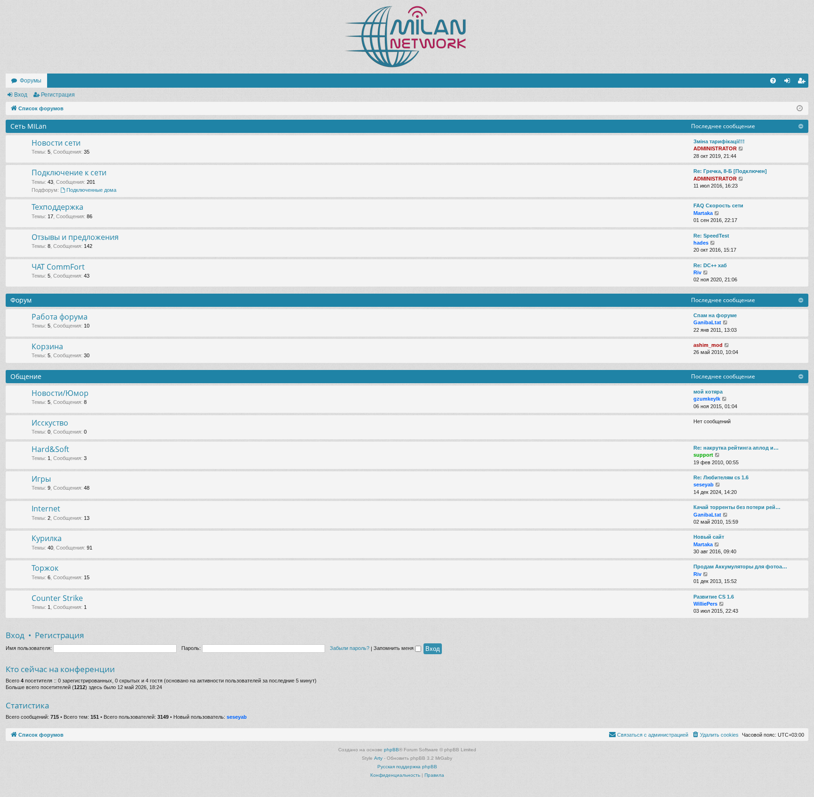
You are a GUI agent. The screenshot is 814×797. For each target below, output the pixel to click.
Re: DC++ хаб (710, 265)
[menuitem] (773, 81)
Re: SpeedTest (711, 235)
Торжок (45, 568)
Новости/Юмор (60, 393)
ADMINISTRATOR (715, 148)
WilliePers (705, 604)
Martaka (703, 213)
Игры (41, 479)
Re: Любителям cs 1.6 (721, 477)
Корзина (47, 346)
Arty (378, 758)
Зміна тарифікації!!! (719, 141)
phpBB (391, 749)
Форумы (30, 80)
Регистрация (58, 94)
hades (700, 243)
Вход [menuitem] (789, 82)
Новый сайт (708, 537)
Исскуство (50, 423)
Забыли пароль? (349, 648)
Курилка (47, 538)
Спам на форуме (715, 315)
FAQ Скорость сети (718, 205)
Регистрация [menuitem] (803, 82)
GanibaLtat (707, 322)
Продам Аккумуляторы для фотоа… (740, 566)
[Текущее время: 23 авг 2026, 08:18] (800, 108)
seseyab (703, 484)
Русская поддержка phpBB (407, 766)
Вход (20, 94)
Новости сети (56, 143)
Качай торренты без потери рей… (737, 507)
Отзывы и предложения (75, 237)
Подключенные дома (91, 190)
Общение (25, 376)
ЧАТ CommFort (58, 267)
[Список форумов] (407, 37)
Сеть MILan (28, 126)
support (703, 455)
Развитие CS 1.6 (713, 597)
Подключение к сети (69, 172)
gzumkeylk (706, 399)
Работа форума (60, 317)
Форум (21, 300)
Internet (46, 508)
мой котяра (708, 391)
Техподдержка (57, 207)
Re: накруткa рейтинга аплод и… (736, 448)
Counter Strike (57, 598)
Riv (697, 272)
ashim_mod (708, 345)
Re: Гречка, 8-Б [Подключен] (730, 171)
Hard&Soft (50, 449)
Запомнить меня (394, 648)
